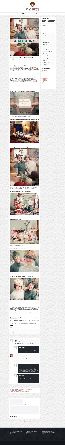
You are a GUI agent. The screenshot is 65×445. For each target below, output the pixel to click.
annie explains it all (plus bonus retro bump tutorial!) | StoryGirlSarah (21, 389)
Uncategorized (45, 62)
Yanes (18, 68)
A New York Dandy (45, 77)
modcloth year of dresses (25, 13)
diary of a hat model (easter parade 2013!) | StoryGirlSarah (19, 391)
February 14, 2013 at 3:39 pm (23, 366)
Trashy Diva (44, 82)
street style (44, 60)
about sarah (11, 13)
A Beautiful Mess (44, 78)
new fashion (45, 55)
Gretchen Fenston (13, 187)
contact (54, 13)
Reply (24, 341)
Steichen (34, 67)
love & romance (45, 47)
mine (30, 81)
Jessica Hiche (44, 72)
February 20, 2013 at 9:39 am (23, 376)
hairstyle (44, 44)
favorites (26, 81)
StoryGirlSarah (15, 331)
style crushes (37, 13)
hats (18, 332)
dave (43, 33)
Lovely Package (44, 80)
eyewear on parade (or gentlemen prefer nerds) (31, 421)
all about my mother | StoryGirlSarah (16, 390)
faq (50, 13)
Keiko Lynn (44, 73)
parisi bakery (29, 91)
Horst (37, 67)
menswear (44, 49)
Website (24, 404)
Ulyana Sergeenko (45, 71)
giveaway (44, 40)
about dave (17, 13)
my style (32, 13)
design (44, 35)
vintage (44, 64)
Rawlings (11, 68)
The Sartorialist (34, 81)
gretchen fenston (15, 332)
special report (45, 58)
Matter (14, 68)
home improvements (45, 13)
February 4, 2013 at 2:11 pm (23, 348)
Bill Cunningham (16, 81)
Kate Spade (44, 83)
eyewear (44, 38)
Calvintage (44, 79)
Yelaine (16, 355)
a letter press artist (36, 70)
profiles (21, 332)
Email (24, 402)
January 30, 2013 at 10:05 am (19, 341)
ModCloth (43, 81)
